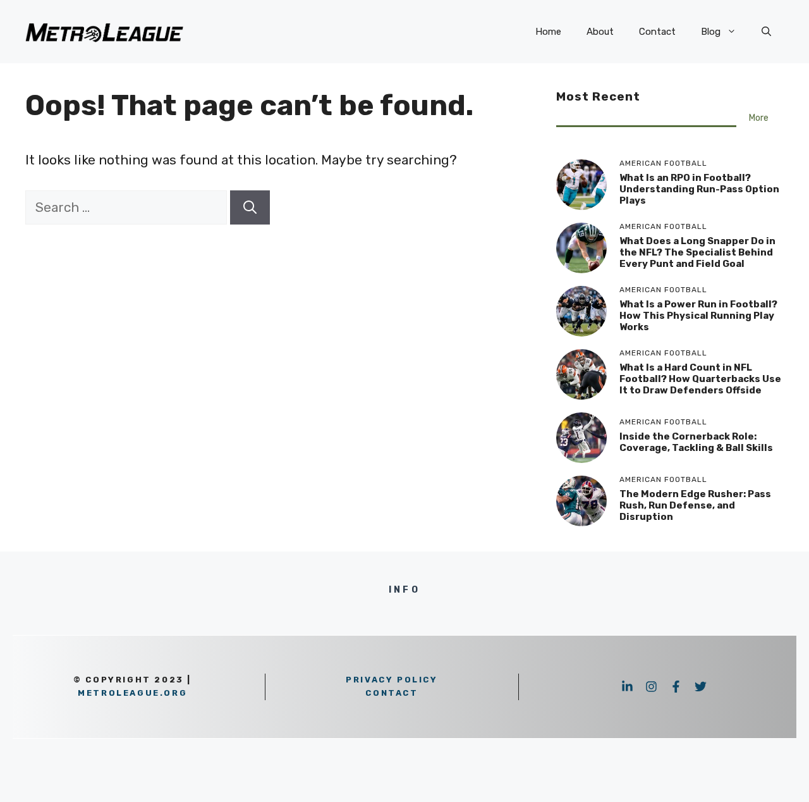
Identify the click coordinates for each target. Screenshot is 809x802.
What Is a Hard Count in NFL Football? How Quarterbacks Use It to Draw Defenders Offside (700, 379)
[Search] (250, 207)
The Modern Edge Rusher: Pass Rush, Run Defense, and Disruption (695, 505)
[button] (766, 32)
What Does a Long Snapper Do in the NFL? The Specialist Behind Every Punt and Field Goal (697, 252)
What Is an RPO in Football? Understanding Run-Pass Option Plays (699, 189)
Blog (711, 31)
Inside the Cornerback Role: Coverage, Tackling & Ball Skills (696, 442)
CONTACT (391, 693)
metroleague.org (132, 693)
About (600, 31)
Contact (657, 31)
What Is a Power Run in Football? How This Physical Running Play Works (698, 316)
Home (548, 31)
